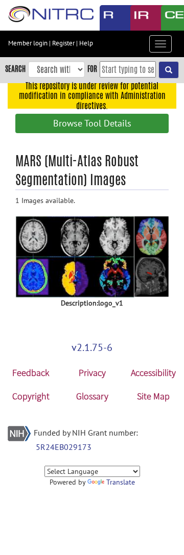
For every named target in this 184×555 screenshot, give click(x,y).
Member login (28, 43)
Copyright (31, 396)
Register (63, 43)
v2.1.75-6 (92, 347)
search (15, 68)
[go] (168, 70)
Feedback (30, 373)
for (92, 68)
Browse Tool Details (92, 123)
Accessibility (153, 373)
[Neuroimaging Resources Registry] (107, 18)
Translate (120, 482)
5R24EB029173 (63, 447)
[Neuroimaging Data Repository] (138, 18)
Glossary (92, 396)
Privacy (92, 373)
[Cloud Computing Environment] (168, 18)
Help (86, 43)
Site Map (153, 396)
